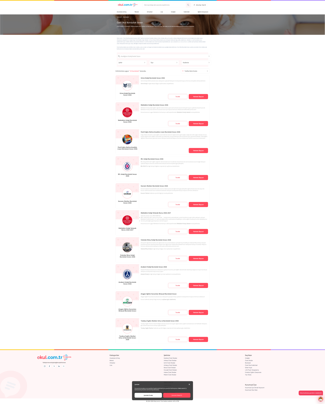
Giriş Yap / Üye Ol (201, 5)
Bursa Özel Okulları (170, 367)
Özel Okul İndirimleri (251, 365)
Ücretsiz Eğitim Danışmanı (253, 372)
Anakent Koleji (145, 274)
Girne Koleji (144, 83)
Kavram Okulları (145, 193)
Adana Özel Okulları (170, 372)
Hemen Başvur (198, 96)
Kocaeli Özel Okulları (170, 370)
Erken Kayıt (248, 367)
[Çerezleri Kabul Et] (189, 384)
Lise (162, 12)
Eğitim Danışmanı (203, 12)
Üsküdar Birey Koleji (146, 249)
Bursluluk (248, 363)
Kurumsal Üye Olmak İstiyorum (254, 387)
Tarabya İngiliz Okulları (147, 328)
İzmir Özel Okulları (169, 363)
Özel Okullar (249, 360)
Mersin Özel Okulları (170, 375)
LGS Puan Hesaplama (252, 370)
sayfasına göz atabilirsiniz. (169, 299)
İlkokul (137, 12)
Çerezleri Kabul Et (177, 395)
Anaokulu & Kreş (121, 12)
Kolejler (173, 12)
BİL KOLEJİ (144, 166)
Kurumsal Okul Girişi (251, 390)
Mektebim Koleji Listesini (183, 112)
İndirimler (187, 12)
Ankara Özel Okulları (170, 360)
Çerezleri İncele (148, 395)
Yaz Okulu (248, 375)
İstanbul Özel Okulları (170, 358)
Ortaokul (149, 12)
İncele (178, 96)
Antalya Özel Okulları (170, 365)
